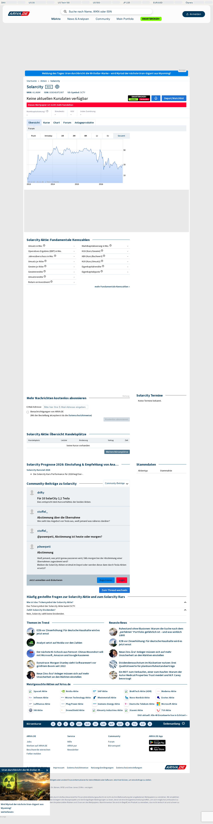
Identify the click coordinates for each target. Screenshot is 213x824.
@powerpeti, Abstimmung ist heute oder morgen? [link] (69, 536)
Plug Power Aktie (74, 703)
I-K (95, 723)
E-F (79, 723)
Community (103, 18)
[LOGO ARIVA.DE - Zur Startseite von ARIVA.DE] (19, 13)
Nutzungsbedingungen (102, 767)
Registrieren (106, 580)
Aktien (43, 80)
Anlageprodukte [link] (84, 122)
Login (122, 580)
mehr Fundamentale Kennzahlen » (112, 286)
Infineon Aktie (41, 697)
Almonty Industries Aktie (110, 710)
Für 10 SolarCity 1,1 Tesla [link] (53, 498)
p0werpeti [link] (44, 546)
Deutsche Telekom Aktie (141, 703)
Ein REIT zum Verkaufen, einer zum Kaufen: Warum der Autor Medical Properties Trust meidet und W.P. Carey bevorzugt (150, 675)
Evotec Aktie (167, 697)
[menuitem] (45, 742)
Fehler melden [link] (34, 753)
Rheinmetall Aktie (107, 697)
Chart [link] (56, 122)
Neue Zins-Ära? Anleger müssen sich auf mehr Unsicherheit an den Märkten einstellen (63, 675)
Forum (67, 122)
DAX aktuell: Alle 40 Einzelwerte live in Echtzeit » (162, 715)
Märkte (56, 18)
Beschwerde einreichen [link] (38, 749)
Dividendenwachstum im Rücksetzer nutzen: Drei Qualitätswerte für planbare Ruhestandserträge (147, 664)
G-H (87, 723)
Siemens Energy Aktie (109, 703)
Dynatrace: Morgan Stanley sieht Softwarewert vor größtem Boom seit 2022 (66, 664)
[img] (47, 111)
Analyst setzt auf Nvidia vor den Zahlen (59, 642)
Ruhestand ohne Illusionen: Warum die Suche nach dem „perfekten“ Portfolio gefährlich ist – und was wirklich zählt (151, 632)
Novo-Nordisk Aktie (140, 697)
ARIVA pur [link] (72, 745)
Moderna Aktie (168, 691)
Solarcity (55, 80)
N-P (111, 723)
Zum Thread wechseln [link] (114, 590)
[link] (133, 99)
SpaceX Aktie (40, 691)
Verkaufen (144, 99)
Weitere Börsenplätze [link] (117, 451)
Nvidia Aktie (72, 691)
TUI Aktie (166, 710)
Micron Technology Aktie (78, 697)
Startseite (32, 80)
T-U (134, 723)
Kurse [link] (46, 122)
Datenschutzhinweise (80, 415)
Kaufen (133, 99)
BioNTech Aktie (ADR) (141, 691)
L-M (103, 723)
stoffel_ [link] (42, 511)
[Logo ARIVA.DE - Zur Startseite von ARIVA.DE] (175, 767)
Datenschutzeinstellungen (129, 767)
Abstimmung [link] (45, 552)
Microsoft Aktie (169, 703)
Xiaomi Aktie (136, 710)
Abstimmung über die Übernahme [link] (58, 517)
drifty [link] (40, 492)
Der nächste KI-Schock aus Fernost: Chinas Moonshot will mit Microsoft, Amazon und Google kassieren (70, 653)
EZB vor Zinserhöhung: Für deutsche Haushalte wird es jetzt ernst (68, 631)
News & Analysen (78, 18)
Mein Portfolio (125, 18)
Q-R (120, 723)
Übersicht (34, 122)
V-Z (142, 723)
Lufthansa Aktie (42, 703)
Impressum (58, 767)
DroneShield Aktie (75, 710)
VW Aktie (38, 710)
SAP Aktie (102, 691)
